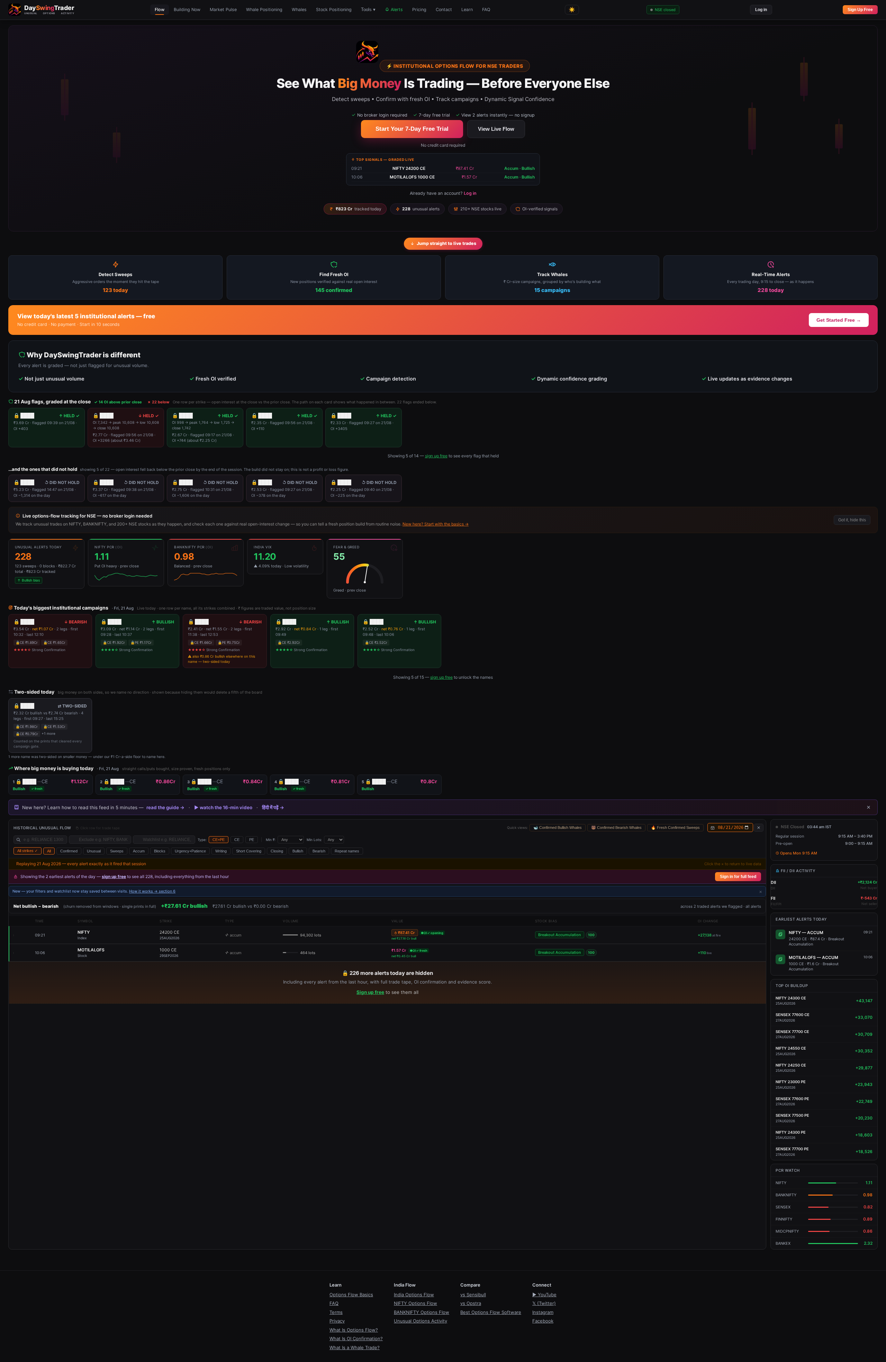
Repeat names (347, 851)
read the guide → (165, 807)
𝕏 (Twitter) (544, 1303)
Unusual (94, 851)
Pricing (419, 9)
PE (251, 840)
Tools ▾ (368, 9)
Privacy (337, 1321)
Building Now (187, 9)
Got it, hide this (852, 520)
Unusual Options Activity (420, 1321)
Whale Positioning (264, 9)
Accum (139, 851)
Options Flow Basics (351, 1294)
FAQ (486, 9)
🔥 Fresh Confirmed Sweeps (675, 827)
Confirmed (69, 851)
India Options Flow (414, 1294)
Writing (221, 851)
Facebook (542, 1321)
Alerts (396, 9)
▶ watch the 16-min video (223, 807)
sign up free (436, 455)
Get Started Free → (838, 320)
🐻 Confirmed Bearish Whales (616, 827)
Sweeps (117, 851)
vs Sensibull (473, 1294)
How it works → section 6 (152, 891)
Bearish (319, 851)
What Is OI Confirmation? (356, 1338)
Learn (467, 9)
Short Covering (248, 851)
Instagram (542, 1312)
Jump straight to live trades (446, 243)
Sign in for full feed (738, 876)
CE (236, 840)
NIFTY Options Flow (415, 1303)
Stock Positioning (334, 9)
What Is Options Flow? (353, 1330)
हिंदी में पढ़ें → (273, 807)
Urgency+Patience (190, 851)
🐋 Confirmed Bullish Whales (557, 827)
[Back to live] (758, 828)
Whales (299, 9)
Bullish (297, 851)
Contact (444, 9)
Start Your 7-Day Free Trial (412, 129)
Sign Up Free (860, 9)
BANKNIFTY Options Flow (421, 1312)
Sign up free (370, 992)
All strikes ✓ (27, 851)
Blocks (159, 851)
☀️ (572, 9)
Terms (336, 1312)
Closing (277, 851)
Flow (159, 9)
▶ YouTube (544, 1294)
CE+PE (219, 840)
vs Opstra (470, 1303)
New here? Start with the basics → (436, 524)
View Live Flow (496, 129)
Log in (761, 9)
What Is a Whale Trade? (354, 1347)
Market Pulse (223, 9)
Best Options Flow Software (490, 1312)
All (49, 851)
